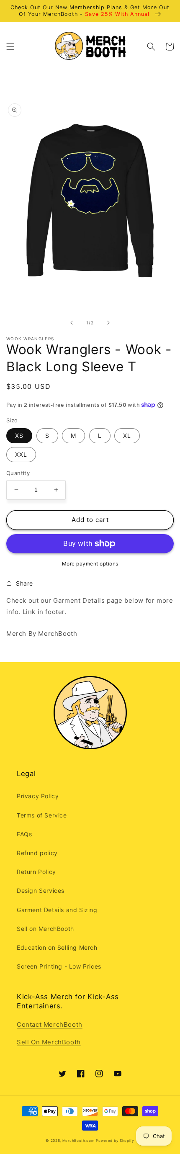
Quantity (18, 473)
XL (127, 435)
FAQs (24, 834)
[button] (10, 46)
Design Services (40, 890)
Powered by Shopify (115, 1141)
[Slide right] (108, 323)
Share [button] (24, 583)
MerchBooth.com (78, 1141)
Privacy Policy (38, 795)
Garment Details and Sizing (57, 909)
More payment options (90, 563)
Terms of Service (42, 815)
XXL (21, 454)
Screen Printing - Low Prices (59, 966)
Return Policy (36, 871)
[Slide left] (71, 323)
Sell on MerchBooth (45, 928)
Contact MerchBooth (49, 1024)
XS (19, 435)
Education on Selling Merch (57, 947)
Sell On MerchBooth (49, 1042)
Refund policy (37, 852)
